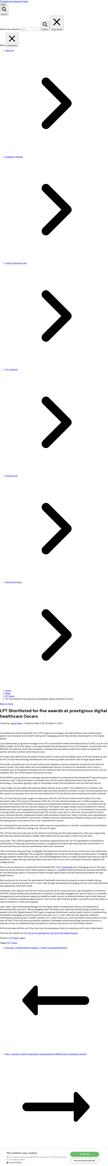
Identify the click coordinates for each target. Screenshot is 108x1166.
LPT (9, 942)
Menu (3, 4)
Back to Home (6, 703)
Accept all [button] (85, 1154)
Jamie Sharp (17, 723)
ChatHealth (67, 867)
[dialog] (54, 1157)
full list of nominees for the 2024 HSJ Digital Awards (53, 933)
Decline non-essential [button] (84, 1161)
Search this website (9, 29)
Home (8, 690)
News (8, 693)
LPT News (9, 696)
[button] (37, 1162)
